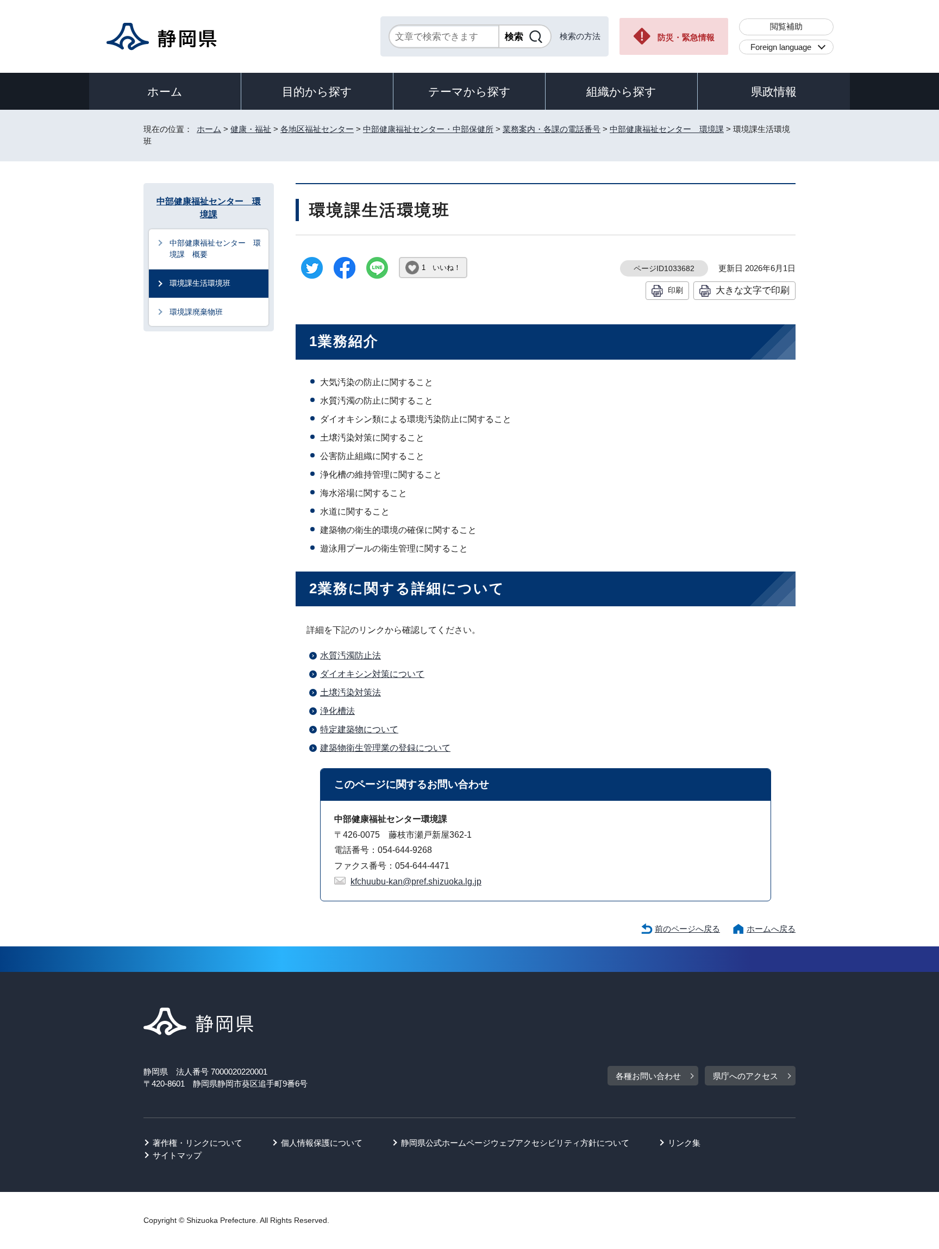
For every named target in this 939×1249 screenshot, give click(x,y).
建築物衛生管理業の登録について (385, 747)
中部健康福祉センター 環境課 (667, 129)
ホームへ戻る (771, 928)
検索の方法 (580, 36)
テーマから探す (469, 91)
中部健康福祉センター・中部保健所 (428, 129)
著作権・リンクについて (197, 1142)
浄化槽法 (337, 710)
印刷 (675, 290)
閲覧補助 (786, 26)
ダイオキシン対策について (372, 674)
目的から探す (317, 91)
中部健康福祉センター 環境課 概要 (215, 248)
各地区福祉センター (317, 129)
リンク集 (684, 1142)
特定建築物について (359, 729)
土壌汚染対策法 (350, 692)
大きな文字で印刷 (753, 290)
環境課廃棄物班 (196, 311)
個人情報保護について (321, 1142)
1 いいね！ (441, 267)
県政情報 (774, 91)
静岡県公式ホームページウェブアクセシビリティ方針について (515, 1142)
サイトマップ (177, 1155)
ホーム (165, 91)
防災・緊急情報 (686, 37)
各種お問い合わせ (648, 1076)
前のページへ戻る (687, 928)
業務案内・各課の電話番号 (551, 129)
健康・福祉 (250, 129)
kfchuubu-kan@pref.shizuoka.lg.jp (415, 881)
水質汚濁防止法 (350, 655)
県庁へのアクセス (745, 1076)
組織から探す (621, 91)
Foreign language (780, 47)
